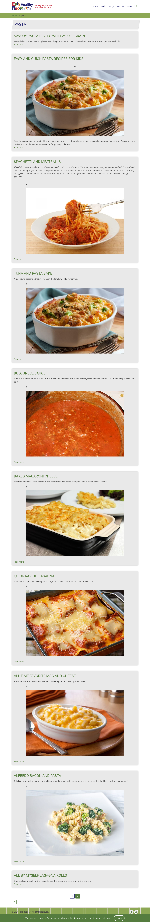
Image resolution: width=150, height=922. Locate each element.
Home (95, 6)
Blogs (111, 6)
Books (103, 6)
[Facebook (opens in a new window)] (132, 912)
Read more (19, 44)
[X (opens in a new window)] (136, 912)
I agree (119, 918)
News (129, 6)
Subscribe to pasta (75, 902)
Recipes (120, 6)
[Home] (22, 6)
